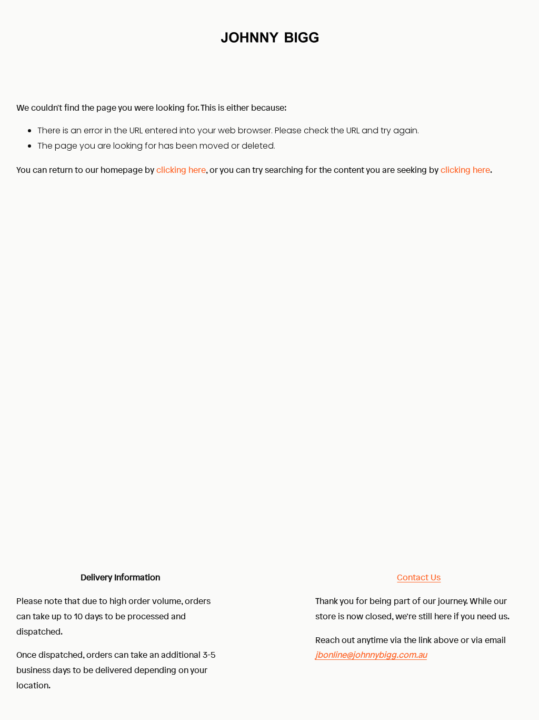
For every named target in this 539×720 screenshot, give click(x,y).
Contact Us (419, 577)
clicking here (181, 170)
